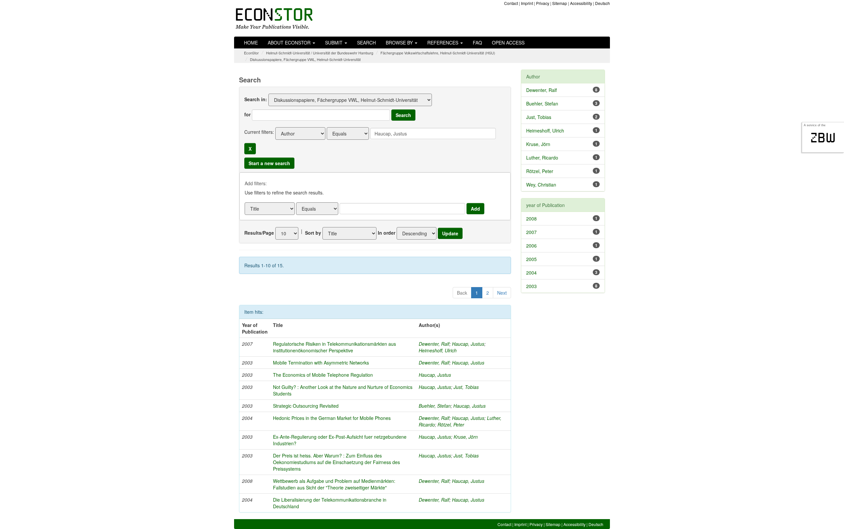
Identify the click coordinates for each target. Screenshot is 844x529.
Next (502, 292)
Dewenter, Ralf (434, 343)
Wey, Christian (541, 184)
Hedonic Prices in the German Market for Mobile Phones (332, 418)
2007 (531, 232)
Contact (511, 3)
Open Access (508, 42)
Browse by (400, 42)
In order (386, 232)
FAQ (477, 42)
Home (251, 42)
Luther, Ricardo (542, 157)
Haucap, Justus (468, 343)
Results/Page (259, 232)
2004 (531, 272)
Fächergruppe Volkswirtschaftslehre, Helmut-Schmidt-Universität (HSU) (437, 52)
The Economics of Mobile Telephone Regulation (323, 374)
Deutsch (602, 3)
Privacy (542, 3)
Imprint (527, 3)
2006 (531, 245)
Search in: (255, 99)
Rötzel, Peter (450, 424)
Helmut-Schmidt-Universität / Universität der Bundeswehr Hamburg (319, 52)
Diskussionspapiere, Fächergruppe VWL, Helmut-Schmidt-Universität (305, 59)
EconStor (251, 52)
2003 (531, 286)
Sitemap (559, 3)
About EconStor (290, 42)
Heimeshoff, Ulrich (438, 350)
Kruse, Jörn (466, 436)
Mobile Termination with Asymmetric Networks (321, 362)
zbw (823, 138)
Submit (334, 42)
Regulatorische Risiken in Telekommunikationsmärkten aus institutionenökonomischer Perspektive (334, 347)
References (443, 42)
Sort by (313, 232)
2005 (531, 259)
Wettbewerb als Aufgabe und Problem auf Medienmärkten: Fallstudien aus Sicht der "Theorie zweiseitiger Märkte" (334, 484)
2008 (531, 218)
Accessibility (581, 3)
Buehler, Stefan (435, 405)
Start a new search (269, 163)
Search (366, 42)
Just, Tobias (466, 387)
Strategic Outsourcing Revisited (306, 405)
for (247, 114)
